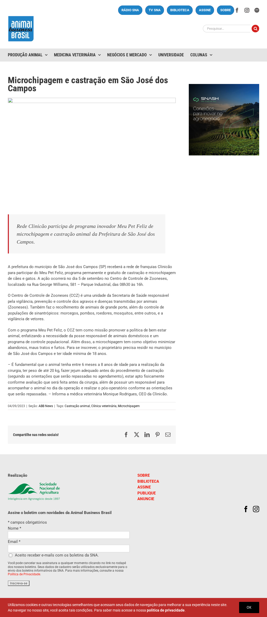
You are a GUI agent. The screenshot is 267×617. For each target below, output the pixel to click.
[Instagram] (256, 509)
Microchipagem (129, 406)
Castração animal (77, 406)
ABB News (46, 406)
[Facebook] (246, 509)
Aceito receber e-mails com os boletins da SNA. (57, 555)
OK (249, 607)
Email (14, 541)
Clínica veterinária (104, 406)
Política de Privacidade (24, 574)
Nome (14, 528)
